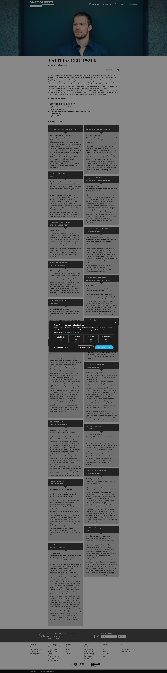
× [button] (115, 322)
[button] (60, 347)
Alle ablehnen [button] (85, 347)
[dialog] (83, 336)
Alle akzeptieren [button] (104, 347)
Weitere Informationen (72, 332)
